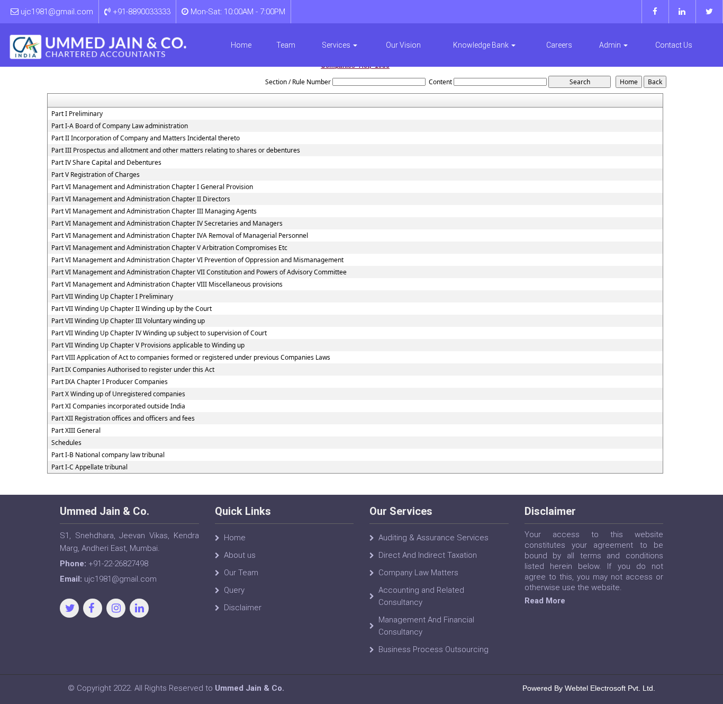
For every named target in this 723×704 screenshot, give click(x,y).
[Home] (98, 47)
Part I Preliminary (77, 114)
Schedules (66, 443)
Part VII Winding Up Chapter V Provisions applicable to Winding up (148, 345)
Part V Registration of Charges (95, 175)
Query (234, 590)
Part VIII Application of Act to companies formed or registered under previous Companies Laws (190, 357)
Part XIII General (76, 430)
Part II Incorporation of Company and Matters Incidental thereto (145, 138)
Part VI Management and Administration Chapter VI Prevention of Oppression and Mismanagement (197, 260)
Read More (545, 600)
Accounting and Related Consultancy (421, 596)
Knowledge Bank (481, 45)
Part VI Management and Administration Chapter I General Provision (152, 187)
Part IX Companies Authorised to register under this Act (132, 370)
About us (240, 555)
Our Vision (403, 45)
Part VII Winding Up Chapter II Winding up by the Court (131, 309)
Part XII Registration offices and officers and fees (123, 418)
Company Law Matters (418, 572)
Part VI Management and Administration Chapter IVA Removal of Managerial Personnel (179, 235)
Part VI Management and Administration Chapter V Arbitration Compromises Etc (169, 248)
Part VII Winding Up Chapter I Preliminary (112, 296)
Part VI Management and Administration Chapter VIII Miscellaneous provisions (167, 284)
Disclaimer (242, 607)
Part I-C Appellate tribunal (89, 467)
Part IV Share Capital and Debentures (106, 162)
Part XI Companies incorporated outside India (118, 406)
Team (285, 45)
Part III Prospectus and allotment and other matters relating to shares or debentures (175, 150)
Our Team (241, 572)
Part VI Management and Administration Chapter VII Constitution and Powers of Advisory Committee (199, 272)
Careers (559, 45)
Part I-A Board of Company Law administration (119, 126)
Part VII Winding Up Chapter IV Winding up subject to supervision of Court (159, 333)
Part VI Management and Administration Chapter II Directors (140, 199)
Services (337, 45)
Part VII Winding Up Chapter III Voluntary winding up (128, 321)
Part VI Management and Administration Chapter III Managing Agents (154, 211)
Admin (610, 45)
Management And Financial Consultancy (426, 626)
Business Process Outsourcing (433, 649)
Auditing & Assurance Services (433, 537)
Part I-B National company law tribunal (108, 455)
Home (241, 45)
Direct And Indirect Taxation (427, 555)
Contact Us (673, 45)
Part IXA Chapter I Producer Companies (109, 382)
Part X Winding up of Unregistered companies (118, 394)
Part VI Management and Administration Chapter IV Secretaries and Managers (167, 223)
